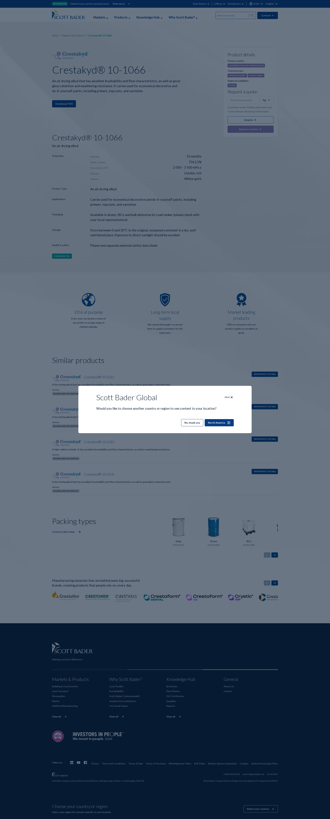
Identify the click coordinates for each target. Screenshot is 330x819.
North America (216, 422)
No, (192, 422)
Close (227, 397)
